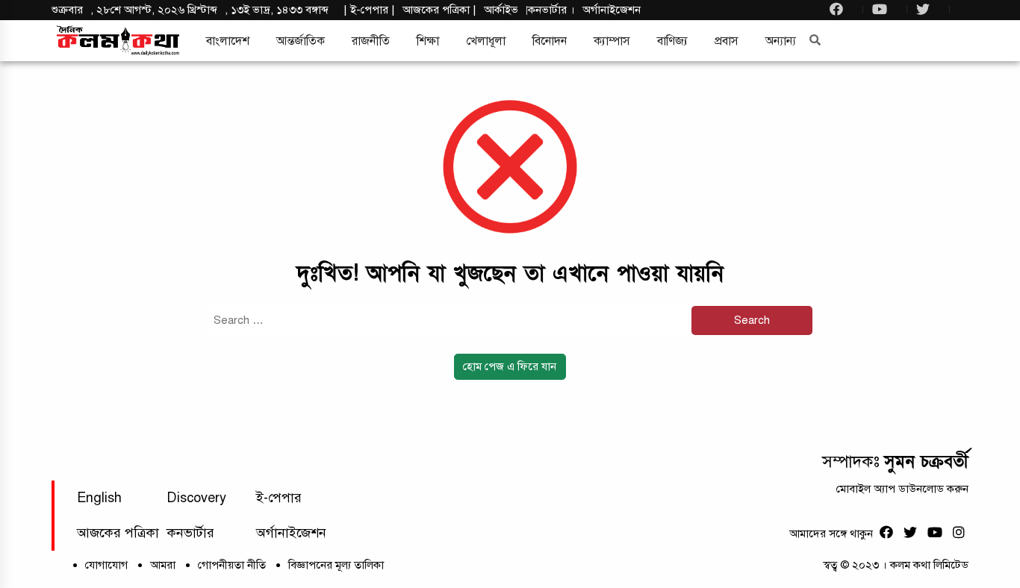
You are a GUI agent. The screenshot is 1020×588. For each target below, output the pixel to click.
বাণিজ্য (672, 41)
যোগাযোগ (106, 565)
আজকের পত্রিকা (118, 533)
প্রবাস (726, 41)
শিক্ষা (428, 41)
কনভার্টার (549, 9)
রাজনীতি (371, 41)
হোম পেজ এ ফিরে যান (509, 366)
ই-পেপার (369, 9)
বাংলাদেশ (227, 41)
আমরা (162, 565)
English (99, 498)
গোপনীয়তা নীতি (232, 565)
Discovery (196, 498)
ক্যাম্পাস (612, 41)
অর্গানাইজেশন (611, 9)
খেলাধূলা (486, 41)
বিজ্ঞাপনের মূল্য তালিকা (336, 565)
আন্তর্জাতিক (300, 41)
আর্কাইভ (501, 9)
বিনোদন (549, 41)
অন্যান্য (780, 41)
